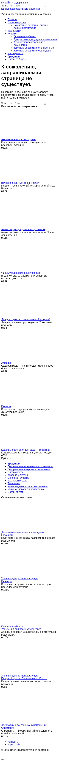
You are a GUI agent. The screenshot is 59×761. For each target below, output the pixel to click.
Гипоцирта (7, 535)
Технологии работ (18, 480)
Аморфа (6, 363)
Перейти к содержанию (14, 2)
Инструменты (15, 53)
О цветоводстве (17, 22)
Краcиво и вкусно (18, 475)
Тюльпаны (14, 483)
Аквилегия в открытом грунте (18, 139)
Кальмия (6, 406)
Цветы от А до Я (17, 59)
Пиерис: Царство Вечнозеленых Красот (24, 678)
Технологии (14, 30)
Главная (12, 19)
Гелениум (6, 581)
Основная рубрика (25, 36)
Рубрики (12, 33)
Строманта (7, 728)
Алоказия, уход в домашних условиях (23, 229)
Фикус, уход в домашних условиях (21, 273)
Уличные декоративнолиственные (34, 47)
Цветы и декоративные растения (20, 8)
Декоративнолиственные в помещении (30, 466)
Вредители (14, 56)
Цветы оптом (15, 492)
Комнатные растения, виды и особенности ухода (31, 26)
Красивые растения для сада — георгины (25, 449)
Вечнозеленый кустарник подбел (20, 182)
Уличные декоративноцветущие (32, 50)
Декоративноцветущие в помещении (35, 39)
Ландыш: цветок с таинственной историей (25, 319)
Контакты (13, 741)
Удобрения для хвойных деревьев (21, 629)
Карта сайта (15, 744)
